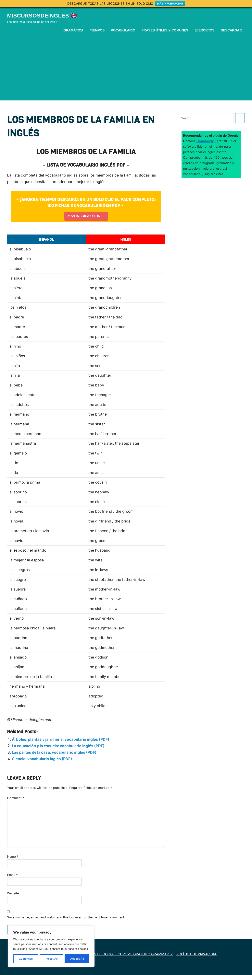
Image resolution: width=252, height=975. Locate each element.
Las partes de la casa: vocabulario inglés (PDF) (54, 752)
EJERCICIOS (204, 30)
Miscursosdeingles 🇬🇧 (42, 16)
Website (13, 893)
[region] (51, 946)
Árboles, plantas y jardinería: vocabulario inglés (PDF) (60, 739)
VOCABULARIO (123, 30)
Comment (15, 798)
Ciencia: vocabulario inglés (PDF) (42, 759)
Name (12, 856)
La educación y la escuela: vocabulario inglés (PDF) (58, 746)
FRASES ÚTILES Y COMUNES (165, 30)
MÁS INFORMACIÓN (170, 3)
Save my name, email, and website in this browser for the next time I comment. (66, 917)
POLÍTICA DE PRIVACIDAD (196, 954)
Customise (26, 958)
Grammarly (205, 141)
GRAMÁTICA (73, 30)
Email (12, 875)
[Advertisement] (126, 66)
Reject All (51, 958)
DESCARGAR (231, 30)
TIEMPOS (97, 30)
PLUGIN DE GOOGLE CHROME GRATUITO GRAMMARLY (128, 954)
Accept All (77, 958)
